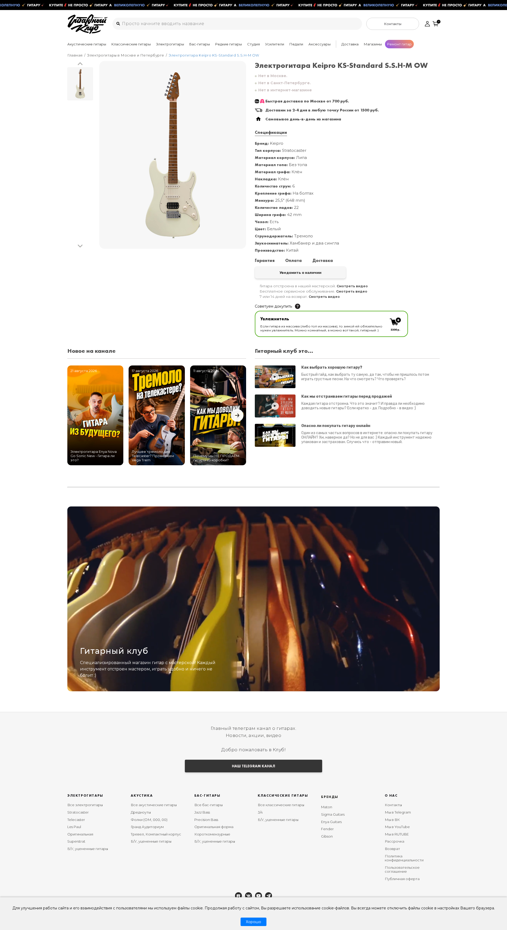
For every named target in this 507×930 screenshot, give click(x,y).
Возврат (392, 849)
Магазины (373, 44)
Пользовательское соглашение (402, 869)
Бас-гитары (199, 44)
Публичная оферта (402, 879)
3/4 (260, 812)
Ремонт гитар (399, 44)
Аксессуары (319, 44)
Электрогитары (170, 44)
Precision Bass (206, 820)
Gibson (327, 836)
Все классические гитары (281, 805)
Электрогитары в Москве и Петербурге (125, 55)
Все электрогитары (85, 805)
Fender (327, 829)
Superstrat (76, 841)
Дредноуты (141, 812)
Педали (296, 44)
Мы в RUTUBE (397, 834)
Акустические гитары (86, 44)
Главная (75, 55)
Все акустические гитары (154, 805)
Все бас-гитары (208, 805)
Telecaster (76, 820)
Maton (326, 807)
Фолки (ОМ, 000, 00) (149, 820)
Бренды (329, 797)
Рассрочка (394, 841)
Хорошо (253, 921)
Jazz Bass (202, 812)
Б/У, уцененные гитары (87, 849)
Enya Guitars (331, 822)
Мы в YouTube (397, 827)
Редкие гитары (228, 44)
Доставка (350, 44)
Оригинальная (80, 834)
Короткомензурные (212, 834)
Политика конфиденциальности (404, 858)
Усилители (274, 44)
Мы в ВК (392, 820)
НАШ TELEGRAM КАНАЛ (253, 766)
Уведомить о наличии (300, 272)
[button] (80, 64)
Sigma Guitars (333, 814)
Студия (253, 44)
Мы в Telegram (398, 812)
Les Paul (74, 827)
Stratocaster (78, 812)
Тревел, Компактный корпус (156, 834)
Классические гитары (131, 44)
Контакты (393, 805)
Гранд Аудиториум (147, 827)
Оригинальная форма (213, 827)
